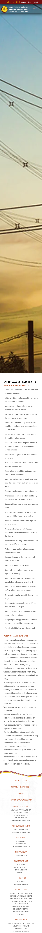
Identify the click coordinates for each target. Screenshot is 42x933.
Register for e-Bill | (13, 2)
